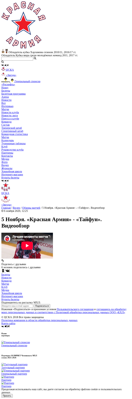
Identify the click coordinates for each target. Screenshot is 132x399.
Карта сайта (8, 323)
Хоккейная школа (11, 293)
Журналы (6, 168)
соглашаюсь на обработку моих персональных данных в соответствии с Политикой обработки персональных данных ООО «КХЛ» (63, 311)
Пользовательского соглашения (75, 309)
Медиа (5, 290)
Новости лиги (9, 115)
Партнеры (7, 152)
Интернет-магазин (12, 296)
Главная (6, 207)
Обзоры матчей (31, 207)
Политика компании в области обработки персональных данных (39, 320)
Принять (7, 396)
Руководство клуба (12, 149)
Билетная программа (13, 93)
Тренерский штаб (11, 127)
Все (3, 103)
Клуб (4, 286)
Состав (5, 124)
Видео (5, 165)
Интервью (7, 106)
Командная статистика (14, 134)
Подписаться (42, 306)
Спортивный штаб (12, 131)
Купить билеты (10, 299)
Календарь (7, 140)
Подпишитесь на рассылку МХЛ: (21, 302)
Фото (4, 162)
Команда (6, 280)
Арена (5, 96)
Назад (4, 87)
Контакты (7, 155)
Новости (6, 277)
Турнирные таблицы (13, 143)
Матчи (5, 109)
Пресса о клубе (10, 118)
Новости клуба (10, 112)
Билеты (5, 274)
